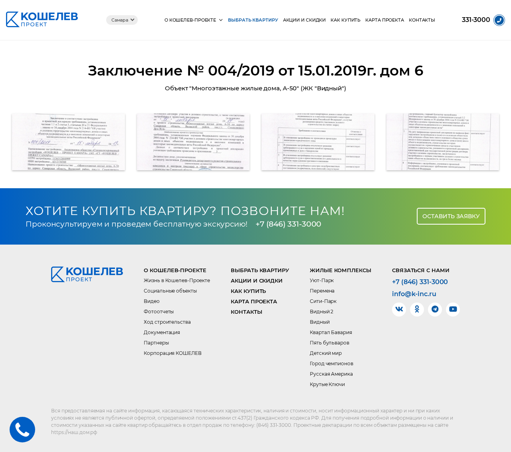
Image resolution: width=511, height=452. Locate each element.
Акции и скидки (304, 20)
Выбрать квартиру (253, 20)
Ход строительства (167, 322)
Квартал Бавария (331, 332)
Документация (162, 332)
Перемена (322, 291)
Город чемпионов (331, 363)
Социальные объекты (170, 291)
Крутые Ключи (327, 384)
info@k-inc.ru (414, 294)
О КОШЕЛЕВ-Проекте (190, 20)
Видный (319, 322)
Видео (152, 301)
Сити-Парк (323, 301)
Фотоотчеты (159, 312)
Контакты (422, 20)
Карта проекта (384, 20)
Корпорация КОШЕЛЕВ (172, 353)
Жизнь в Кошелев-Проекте (177, 280)
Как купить (345, 20)
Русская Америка (331, 374)
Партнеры (156, 343)
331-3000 (476, 20)
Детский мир (326, 353)
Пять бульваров (329, 343)
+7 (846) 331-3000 (288, 224)
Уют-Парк (322, 280)
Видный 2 (321, 312)
